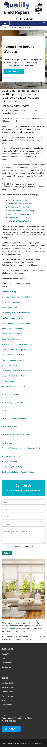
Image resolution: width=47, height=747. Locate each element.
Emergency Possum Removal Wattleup (18, 313)
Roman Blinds (7, 696)
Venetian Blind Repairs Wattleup (21, 211)
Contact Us (6, 667)
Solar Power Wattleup (11, 339)
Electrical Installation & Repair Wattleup (18, 472)
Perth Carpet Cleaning (11, 394)
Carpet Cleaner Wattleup (12, 334)
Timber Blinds (7, 692)
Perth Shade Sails (9, 443)
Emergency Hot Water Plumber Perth (17, 371)
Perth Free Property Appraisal (14, 419)
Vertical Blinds (8, 683)
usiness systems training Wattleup (17, 297)
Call (6, 23)
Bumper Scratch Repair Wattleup (15, 376)
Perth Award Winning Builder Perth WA (18, 435)
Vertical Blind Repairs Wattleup (21, 214)
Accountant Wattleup (10, 365)
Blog (3, 658)
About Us (6, 654)
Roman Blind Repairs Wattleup (20, 217)
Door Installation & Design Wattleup (16, 349)
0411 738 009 (10, 721)
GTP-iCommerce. (38, 743)
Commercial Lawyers (10, 381)
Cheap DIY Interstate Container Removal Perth (21, 448)
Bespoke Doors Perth (10, 307)
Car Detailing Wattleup (11, 302)
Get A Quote (11, 728)
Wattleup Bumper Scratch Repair (15, 360)
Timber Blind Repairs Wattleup (20, 207)
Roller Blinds (7, 700)
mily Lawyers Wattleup (13, 328)
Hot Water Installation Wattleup (15, 318)
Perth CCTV (7, 410)
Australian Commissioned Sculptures (17, 344)
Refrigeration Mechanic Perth (14, 386)
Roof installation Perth (11, 456)
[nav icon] (44, 23)
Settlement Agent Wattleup (13, 355)
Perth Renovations (9, 427)
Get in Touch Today (14, 71)
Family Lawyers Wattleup (12, 467)
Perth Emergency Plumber (12, 402)
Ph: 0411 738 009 (23, 18)
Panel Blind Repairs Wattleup (20, 221)
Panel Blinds (7, 704)
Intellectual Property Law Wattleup (16, 323)
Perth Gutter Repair (10, 461)
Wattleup (23, 200)
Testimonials (7, 663)
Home (5, 27)
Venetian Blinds (8, 687)
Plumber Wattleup (9, 292)
